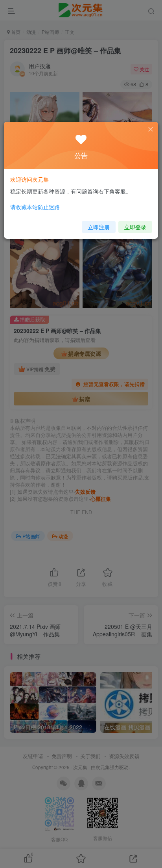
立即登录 (135, 227)
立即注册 (99, 227)
